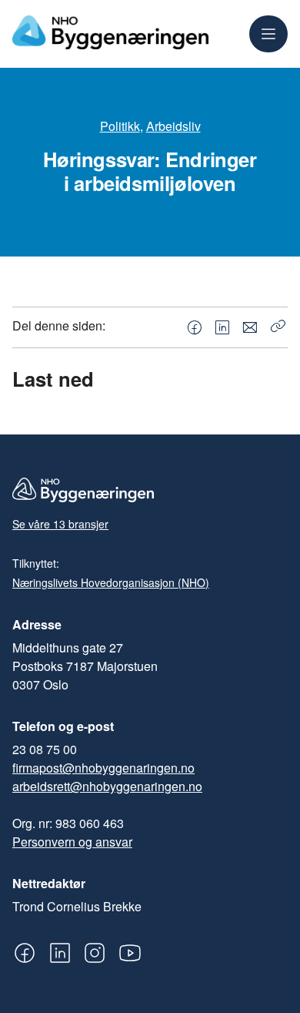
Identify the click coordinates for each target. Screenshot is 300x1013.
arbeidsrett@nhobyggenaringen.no (107, 786)
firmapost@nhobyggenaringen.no (103, 768)
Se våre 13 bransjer (60, 524)
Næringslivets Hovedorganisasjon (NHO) (110, 582)
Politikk (120, 126)
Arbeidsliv (173, 126)
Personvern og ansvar (72, 841)
